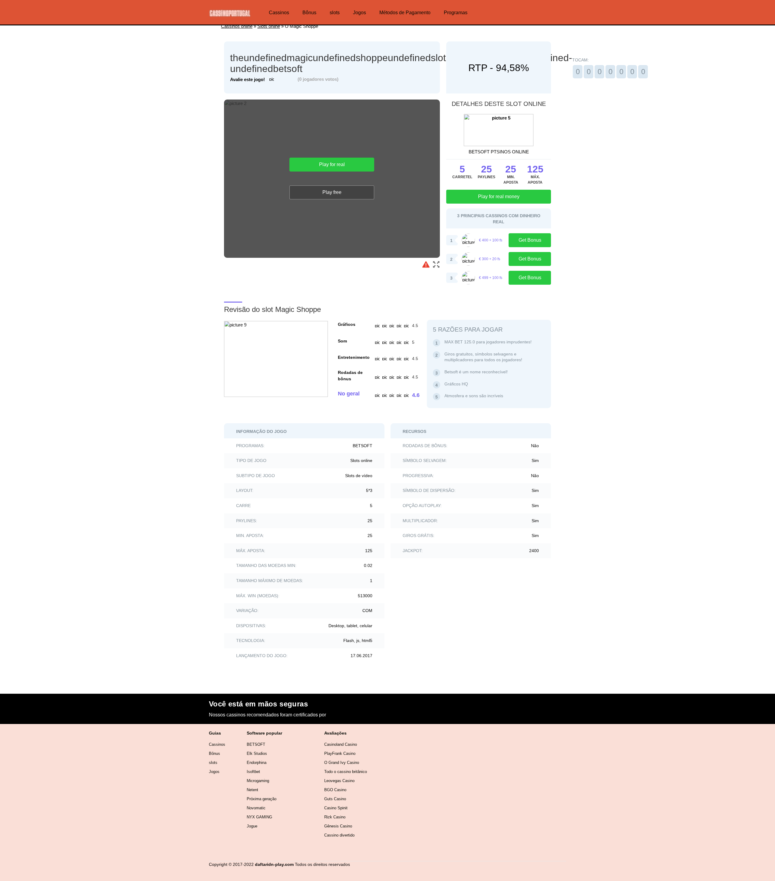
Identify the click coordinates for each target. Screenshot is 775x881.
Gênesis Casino (338, 826)
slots (335, 12)
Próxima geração (261, 799)
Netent (252, 790)
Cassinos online (236, 26)
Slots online (268, 26)
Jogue (252, 826)
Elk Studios (257, 753)
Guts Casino (335, 799)
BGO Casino (335, 790)
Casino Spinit (336, 808)
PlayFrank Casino (339, 753)
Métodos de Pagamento (404, 12)
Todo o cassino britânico (345, 771)
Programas (455, 12)
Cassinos (279, 12)
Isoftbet (253, 771)
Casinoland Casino (340, 744)
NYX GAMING (259, 817)
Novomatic (256, 808)
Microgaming (258, 780)
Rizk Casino (334, 817)
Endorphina (256, 762)
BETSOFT (256, 744)
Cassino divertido (339, 835)
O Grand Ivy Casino (341, 762)
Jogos (359, 12)
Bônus (309, 12)
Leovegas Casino (339, 780)
